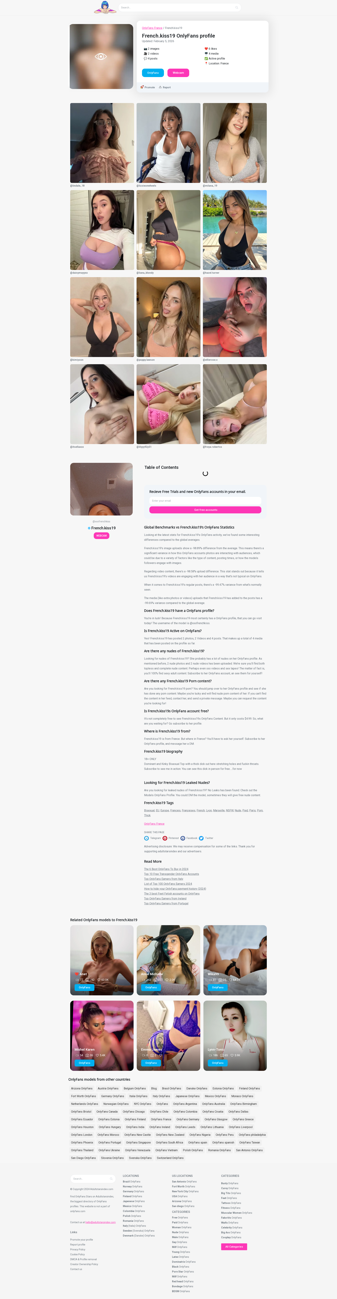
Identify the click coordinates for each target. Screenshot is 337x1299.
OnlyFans (162, 1104)
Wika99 (213, 974)
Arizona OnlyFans (81, 1088)
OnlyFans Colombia (185, 1111)
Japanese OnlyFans (187, 1096)
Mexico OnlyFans (215, 1096)
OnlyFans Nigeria (200, 1134)
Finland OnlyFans (249, 1088)
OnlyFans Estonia (109, 1119)
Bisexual (149, 810)
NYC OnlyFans (142, 1104)
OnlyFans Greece (243, 1119)
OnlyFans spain (197, 1142)
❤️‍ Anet (81, 974)
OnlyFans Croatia (213, 1111)
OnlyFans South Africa (169, 1142)
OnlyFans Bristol (81, 1111)
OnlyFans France (152, 28)
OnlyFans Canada (107, 1111)
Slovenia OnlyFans (112, 1158)
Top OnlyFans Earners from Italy (163, 879)
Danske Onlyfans (196, 1088)
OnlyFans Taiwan (249, 1142)
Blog (154, 1088)
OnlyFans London (81, 1134)
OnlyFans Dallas (238, 1111)
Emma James (151, 1049)
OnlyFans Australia (213, 1104)
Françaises (188, 810)
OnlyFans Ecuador (82, 1119)
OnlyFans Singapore (138, 1142)
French (201, 810)
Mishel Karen (85, 1049)
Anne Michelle (152, 974)
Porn (260, 810)
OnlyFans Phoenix (82, 1142)
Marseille (219, 810)
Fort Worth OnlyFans (83, 1096)
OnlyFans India (135, 1127)
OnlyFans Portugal (109, 1142)
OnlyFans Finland (135, 1119)
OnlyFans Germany (188, 1119)
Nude (238, 810)
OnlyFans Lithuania (212, 1127)
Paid (245, 810)
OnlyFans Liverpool (241, 1127)
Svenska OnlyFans (140, 1158)
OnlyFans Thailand (82, 1150)
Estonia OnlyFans (223, 1088)
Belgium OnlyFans (135, 1088)
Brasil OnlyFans (171, 1088)
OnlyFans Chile (159, 1111)
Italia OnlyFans (138, 1096)
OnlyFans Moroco (108, 1134)
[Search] (236, 7)
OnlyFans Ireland (160, 1127)
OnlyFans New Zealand (170, 1134)
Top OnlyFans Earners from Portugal (166, 903)
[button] (153, 838)
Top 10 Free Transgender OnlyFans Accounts (171, 874)
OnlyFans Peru (225, 1134)
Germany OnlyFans (112, 1096)
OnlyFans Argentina (185, 1104)
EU (157, 810)
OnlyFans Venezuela (137, 1150)
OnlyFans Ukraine (109, 1150)
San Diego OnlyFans (83, 1158)
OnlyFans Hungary (110, 1127)
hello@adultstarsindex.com (100, 1222)
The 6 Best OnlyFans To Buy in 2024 (166, 869)
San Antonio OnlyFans (249, 1150)
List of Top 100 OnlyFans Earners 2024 (168, 883)
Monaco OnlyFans (242, 1096)
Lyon (209, 810)
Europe (164, 810)
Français (175, 810)
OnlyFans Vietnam (167, 1150)
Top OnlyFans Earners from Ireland (165, 898)
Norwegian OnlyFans (116, 1104)
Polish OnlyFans (193, 1150)
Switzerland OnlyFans (170, 1158)
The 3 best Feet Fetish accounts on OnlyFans (172, 893)
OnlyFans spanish (223, 1142)
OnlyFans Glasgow (216, 1119)
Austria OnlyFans (108, 1088)
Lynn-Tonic (216, 1049)
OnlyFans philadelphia (252, 1134)
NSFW (229, 810)
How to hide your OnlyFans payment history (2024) (175, 888)
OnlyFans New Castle (137, 1134)
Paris (252, 810)
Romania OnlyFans (219, 1150)
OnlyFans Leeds (185, 1127)
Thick (147, 815)
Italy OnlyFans (161, 1096)
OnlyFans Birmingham (243, 1104)
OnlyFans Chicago (134, 1111)
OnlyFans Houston (82, 1127)
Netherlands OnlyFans (84, 1104)
